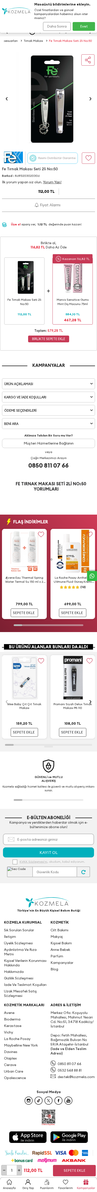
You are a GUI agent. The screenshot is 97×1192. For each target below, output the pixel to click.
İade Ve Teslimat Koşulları (25, 984)
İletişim (10, 936)
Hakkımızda (14, 971)
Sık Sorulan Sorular (19, 930)
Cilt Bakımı (59, 930)
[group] (48, 98)
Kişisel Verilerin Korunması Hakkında (25, 962)
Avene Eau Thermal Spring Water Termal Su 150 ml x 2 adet (24, 580)
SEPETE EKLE (24, 613)
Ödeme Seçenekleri (20, 410)
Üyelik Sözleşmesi (18, 943)
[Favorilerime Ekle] (41, 534)
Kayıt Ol (49, 852)
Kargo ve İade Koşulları (25, 397)
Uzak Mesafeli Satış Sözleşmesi (20, 993)
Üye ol (16, 224)
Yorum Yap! (52, 182)
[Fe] (13, 158)
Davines (10, 1052)
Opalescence (15, 1078)
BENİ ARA (11, 424)
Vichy (8, 1032)
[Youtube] (68, 1101)
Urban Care (13, 1071)
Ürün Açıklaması (18, 384)
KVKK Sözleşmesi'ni (33, 861)
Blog (54, 969)
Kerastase (12, 1025)
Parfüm (56, 956)
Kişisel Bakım (61, 943)
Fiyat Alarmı (49, 205)
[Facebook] (58, 1101)
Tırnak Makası (33, 41)
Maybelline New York (21, 1045)
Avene (9, 1012)
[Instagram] (29, 1101)
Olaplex (10, 1058)
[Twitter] (48, 1101)
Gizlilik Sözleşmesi (18, 978)
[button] (6, 98)
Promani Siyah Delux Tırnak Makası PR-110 (72, 706)
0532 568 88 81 (70, 1070)
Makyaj (56, 936)
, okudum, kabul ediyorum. (52, 861)
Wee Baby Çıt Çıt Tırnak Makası (24, 706)
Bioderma (12, 1019)
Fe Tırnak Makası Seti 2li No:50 (70, 41)
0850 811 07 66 (48, 465)
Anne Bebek (60, 949)
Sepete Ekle (74, 1170)
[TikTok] (39, 1101)
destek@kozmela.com (76, 1077)
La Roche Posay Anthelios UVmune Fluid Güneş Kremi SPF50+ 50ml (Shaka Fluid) (73, 580)
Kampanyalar (61, 962)
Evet (84, 26)
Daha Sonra (57, 26)
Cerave (10, 1065)
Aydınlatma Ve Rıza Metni (20, 951)
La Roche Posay (17, 1038)
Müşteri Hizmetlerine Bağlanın (49, 443)
